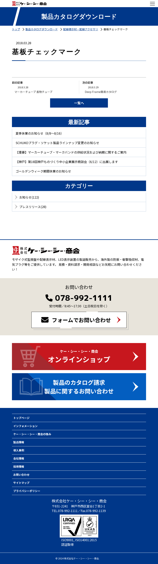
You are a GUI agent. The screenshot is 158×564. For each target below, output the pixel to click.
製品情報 (18, 442)
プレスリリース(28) (32, 206)
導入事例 (18, 450)
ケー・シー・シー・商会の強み (32, 434)
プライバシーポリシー (26, 491)
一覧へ (79, 102)
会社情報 (18, 458)
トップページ (21, 418)
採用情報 (18, 466)
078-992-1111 (84, 297)
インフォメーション (25, 426)
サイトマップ (21, 483)
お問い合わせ (21, 475)
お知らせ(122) (29, 197)
